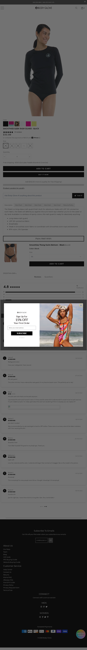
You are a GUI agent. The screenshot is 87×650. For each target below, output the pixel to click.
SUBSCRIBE (22, 333)
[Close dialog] (81, 305)
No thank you (21, 337)
